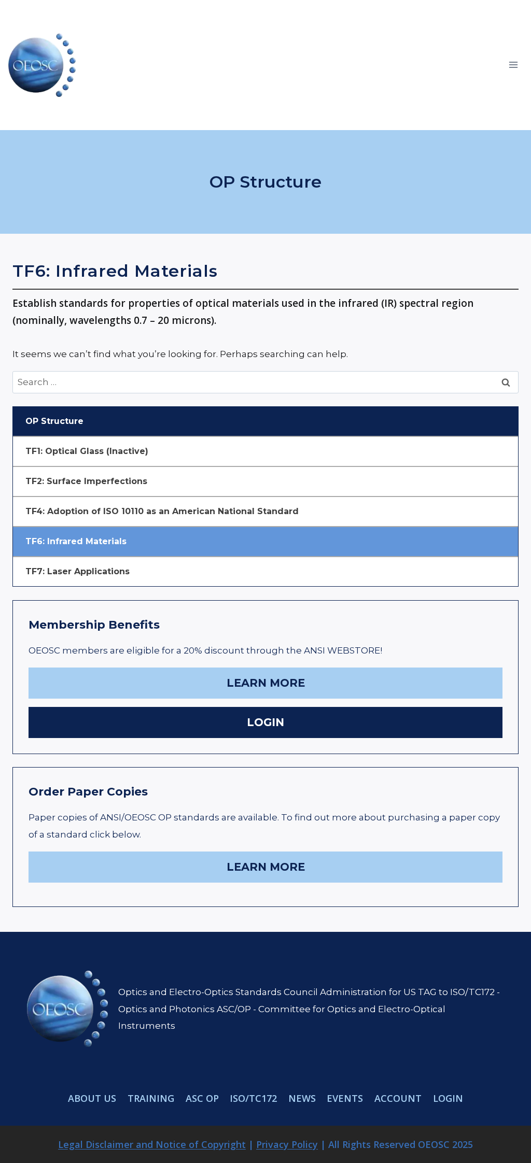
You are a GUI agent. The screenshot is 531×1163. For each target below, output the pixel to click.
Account (398, 1098)
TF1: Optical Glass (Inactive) (86, 451)
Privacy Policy (287, 1144)
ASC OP (202, 1098)
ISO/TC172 (253, 1098)
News (302, 1098)
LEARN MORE (266, 682)
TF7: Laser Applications (77, 571)
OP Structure (54, 421)
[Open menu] (513, 65)
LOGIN (265, 722)
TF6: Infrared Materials (76, 541)
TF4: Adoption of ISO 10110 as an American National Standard (162, 511)
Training (151, 1098)
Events (345, 1098)
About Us (92, 1098)
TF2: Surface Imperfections (86, 481)
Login (448, 1098)
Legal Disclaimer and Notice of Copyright (152, 1144)
